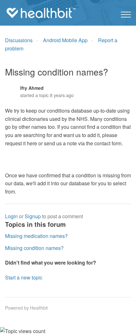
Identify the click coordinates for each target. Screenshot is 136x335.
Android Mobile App (65, 40)
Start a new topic (23, 277)
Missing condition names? (34, 248)
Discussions (19, 40)
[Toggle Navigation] (126, 13)
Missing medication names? (36, 236)
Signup (33, 216)
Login (11, 216)
